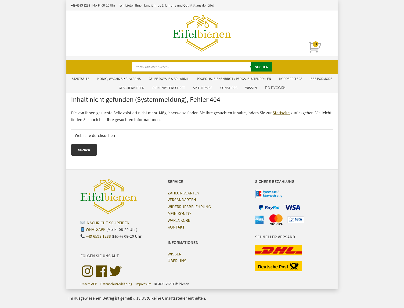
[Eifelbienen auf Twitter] (115, 271)
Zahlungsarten (183, 193)
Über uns (177, 260)
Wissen (175, 254)
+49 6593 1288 (80, 5)
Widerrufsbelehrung (189, 206)
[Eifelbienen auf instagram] (87, 271)
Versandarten (182, 199)
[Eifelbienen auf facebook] (101, 271)
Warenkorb (179, 220)
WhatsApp (95, 229)
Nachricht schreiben (108, 223)
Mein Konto (179, 213)
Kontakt (176, 227)
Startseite (281, 112)
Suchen (262, 66)
